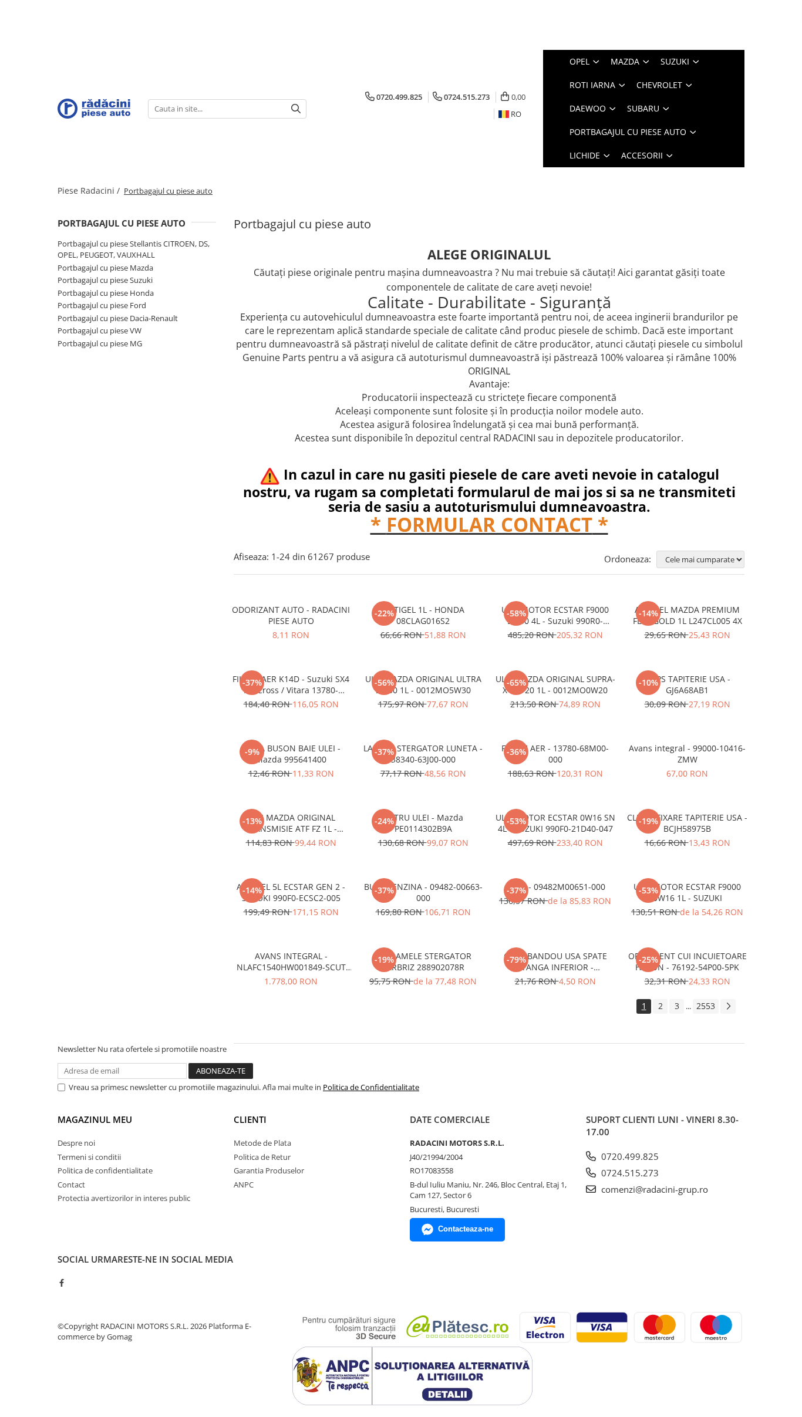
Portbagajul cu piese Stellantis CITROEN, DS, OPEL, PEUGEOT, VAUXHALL (134, 249)
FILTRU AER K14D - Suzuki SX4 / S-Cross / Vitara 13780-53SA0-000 (290, 684)
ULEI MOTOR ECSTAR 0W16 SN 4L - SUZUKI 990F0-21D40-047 (555, 823)
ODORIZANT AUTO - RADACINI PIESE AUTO (291, 615)
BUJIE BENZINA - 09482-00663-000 (423, 892)
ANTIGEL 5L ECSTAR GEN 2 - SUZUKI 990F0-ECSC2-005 (291, 892)
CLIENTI (250, 1119)
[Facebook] (61, 1282)
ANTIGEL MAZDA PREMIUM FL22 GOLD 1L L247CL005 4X (687, 615)
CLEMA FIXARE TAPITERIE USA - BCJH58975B (687, 823)
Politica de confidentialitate (105, 1170)
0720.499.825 (629, 1156)
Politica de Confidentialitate (371, 1087)
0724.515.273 (629, 1173)
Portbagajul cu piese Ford (102, 305)
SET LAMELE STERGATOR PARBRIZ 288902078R (423, 961)
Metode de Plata (262, 1143)
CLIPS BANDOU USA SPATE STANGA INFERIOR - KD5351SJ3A (555, 961)
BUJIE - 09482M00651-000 (555, 886)
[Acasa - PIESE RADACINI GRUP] (94, 109)
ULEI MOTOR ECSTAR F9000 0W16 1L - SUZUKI (687, 892)
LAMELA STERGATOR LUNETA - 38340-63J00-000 (423, 754)
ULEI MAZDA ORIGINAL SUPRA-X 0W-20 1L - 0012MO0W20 (555, 684)
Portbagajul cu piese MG (100, 343)
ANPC (244, 1184)
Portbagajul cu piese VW (99, 330)
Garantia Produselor (269, 1170)
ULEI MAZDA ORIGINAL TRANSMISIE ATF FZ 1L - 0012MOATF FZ (291, 823)
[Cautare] (295, 109)
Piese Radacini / (90, 190)
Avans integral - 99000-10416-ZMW (687, 754)
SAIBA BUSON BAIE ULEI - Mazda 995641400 (291, 754)
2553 (705, 1005)
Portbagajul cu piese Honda (106, 293)
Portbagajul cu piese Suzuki (105, 280)
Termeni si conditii (89, 1157)
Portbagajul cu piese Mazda (105, 267)
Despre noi (76, 1143)
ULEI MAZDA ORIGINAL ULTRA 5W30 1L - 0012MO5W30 (423, 684)
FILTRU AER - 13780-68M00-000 (555, 754)
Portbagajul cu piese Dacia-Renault (118, 318)
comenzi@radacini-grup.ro (653, 1189)
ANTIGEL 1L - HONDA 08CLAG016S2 (423, 615)
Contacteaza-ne (465, 1228)
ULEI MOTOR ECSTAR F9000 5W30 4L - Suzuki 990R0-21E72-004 (555, 615)
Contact (71, 1184)
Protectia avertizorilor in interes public (124, 1198)
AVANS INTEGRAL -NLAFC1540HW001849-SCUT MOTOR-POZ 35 (291, 961)
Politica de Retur (262, 1157)
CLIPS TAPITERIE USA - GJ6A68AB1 (687, 684)
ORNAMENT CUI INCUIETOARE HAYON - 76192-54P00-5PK (687, 961)
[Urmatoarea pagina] (728, 1006)
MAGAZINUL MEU (95, 1119)
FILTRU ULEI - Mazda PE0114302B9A (423, 823)
